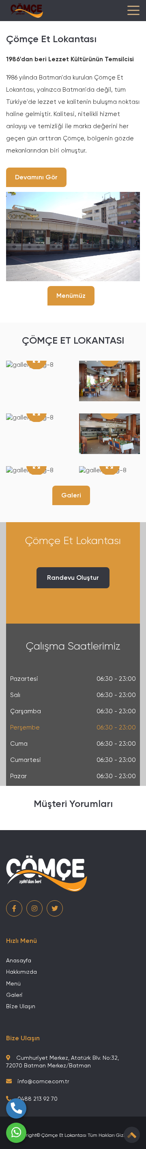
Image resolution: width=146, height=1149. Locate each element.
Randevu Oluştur (73, 577)
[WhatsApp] (16, 1133)
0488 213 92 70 (37, 1098)
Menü (13, 983)
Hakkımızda (21, 971)
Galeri (71, 495)
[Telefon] (16, 1108)
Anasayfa (18, 960)
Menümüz (71, 295)
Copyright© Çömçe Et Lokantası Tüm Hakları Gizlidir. (73, 1135)
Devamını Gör (36, 177)
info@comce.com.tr (42, 1081)
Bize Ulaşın (20, 1006)
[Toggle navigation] (133, 10)
